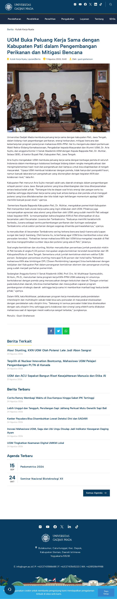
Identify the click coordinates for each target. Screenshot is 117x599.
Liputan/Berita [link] (34, 59)
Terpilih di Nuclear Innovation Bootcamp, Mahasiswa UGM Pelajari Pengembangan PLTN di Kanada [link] (51, 363)
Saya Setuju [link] (106, 592)
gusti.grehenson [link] (85, 59)
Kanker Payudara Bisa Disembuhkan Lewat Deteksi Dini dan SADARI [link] (47, 418)
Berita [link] (10, 29)
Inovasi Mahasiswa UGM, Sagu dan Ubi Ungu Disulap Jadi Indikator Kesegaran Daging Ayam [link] (58, 430)
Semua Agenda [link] (94, 493)
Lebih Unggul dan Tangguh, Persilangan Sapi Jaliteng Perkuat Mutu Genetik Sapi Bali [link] (57, 408)
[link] (21, 7)
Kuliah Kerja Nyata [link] (24, 29)
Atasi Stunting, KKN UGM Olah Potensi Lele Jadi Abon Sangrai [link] (49, 350)
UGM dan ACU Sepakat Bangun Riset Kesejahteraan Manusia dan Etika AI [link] (56, 375)
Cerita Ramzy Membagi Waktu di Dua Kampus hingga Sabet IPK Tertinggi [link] (50, 397)
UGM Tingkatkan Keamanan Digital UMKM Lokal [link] (35, 443)
